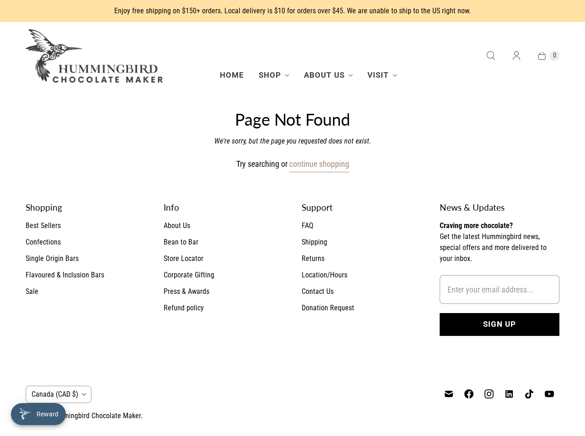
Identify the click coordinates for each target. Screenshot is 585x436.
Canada (55, 394)
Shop (270, 75)
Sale (32, 291)
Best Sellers (43, 225)
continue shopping (319, 164)
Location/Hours (324, 275)
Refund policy (184, 307)
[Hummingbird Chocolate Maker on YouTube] (549, 394)
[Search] (491, 56)
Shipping (314, 242)
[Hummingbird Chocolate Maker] (94, 56)
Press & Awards (186, 291)
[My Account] (516, 56)
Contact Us (318, 291)
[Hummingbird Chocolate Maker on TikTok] (529, 394)
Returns (313, 258)
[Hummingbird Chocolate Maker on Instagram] (489, 394)
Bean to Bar (181, 242)
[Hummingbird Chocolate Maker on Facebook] (469, 394)
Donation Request (328, 307)
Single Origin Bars (52, 258)
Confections (43, 242)
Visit (378, 75)
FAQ (308, 225)
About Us (324, 75)
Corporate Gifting (189, 275)
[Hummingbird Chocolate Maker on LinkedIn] (509, 394)
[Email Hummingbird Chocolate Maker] (449, 394)
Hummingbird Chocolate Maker (95, 415)
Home (232, 75)
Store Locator (183, 258)
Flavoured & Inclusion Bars (65, 275)
